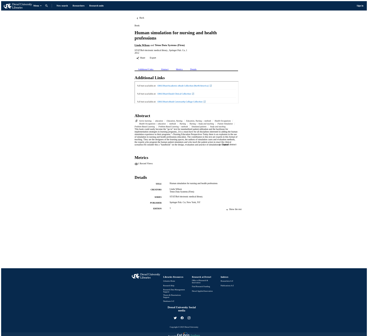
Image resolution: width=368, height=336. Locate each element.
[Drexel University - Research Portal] (17, 6)
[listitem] (175, 317)
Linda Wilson (142, 45)
